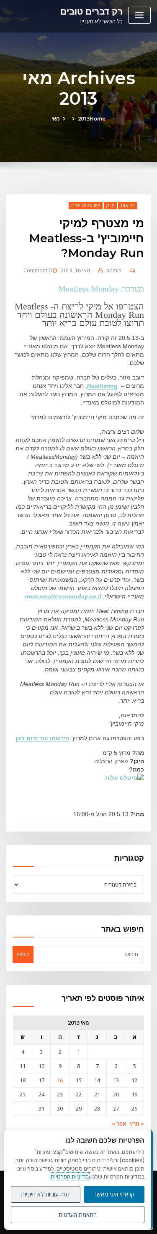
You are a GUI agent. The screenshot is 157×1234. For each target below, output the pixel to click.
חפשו (23, 954)
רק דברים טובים (91, 11)
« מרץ (137, 1123)
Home (98, 118)
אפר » (119, 1123)
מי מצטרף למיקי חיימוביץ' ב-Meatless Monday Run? (86, 238)
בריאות (128, 205)
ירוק (110, 205)
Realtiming (102, 385)
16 (60, 1080)
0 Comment (37, 270)
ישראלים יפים (85, 205)
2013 (84, 118)
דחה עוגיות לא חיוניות (45, 1194)
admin (113, 270)
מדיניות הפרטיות (70, 1176)
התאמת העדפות (78, 1215)
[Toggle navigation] (139, 15)
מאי (55, 118)
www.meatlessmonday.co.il (62, 596)
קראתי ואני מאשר (114, 1194)
